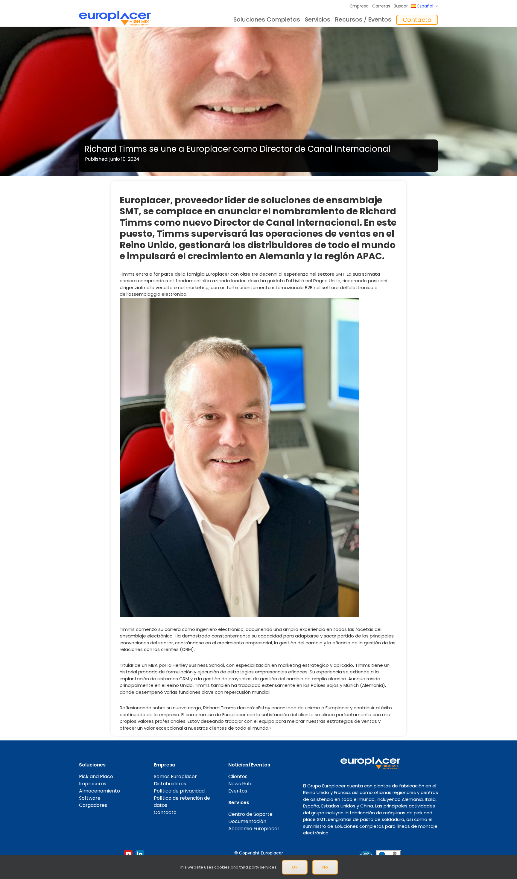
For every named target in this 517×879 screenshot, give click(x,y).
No (325, 867)
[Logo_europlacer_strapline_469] (115, 13)
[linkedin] (140, 854)
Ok (294, 867)
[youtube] (128, 854)
